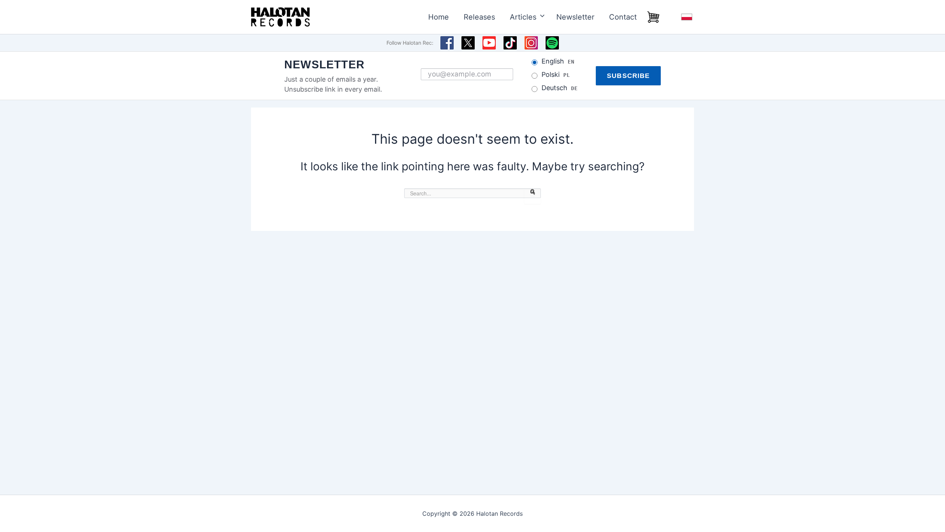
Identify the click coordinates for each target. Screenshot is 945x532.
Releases (479, 17)
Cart (653, 17)
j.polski (686, 17)
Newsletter (575, 17)
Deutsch (559, 88)
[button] (539, 17)
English (558, 61)
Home (438, 17)
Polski (556, 74)
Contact (623, 17)
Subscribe (628, 75)
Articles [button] (523, 17)
